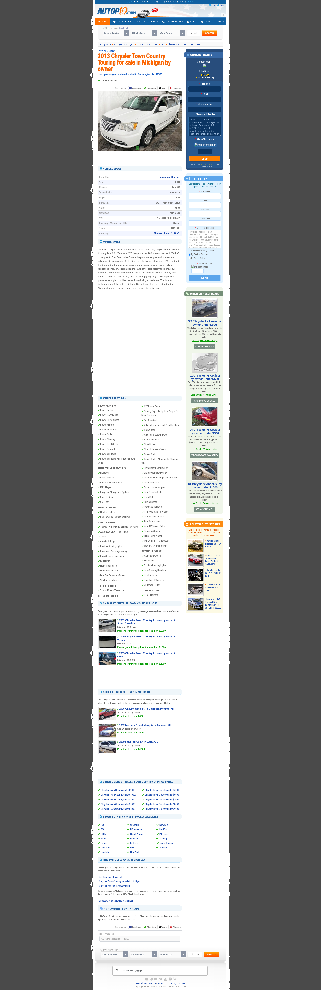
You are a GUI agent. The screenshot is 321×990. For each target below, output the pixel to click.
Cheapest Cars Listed (127, 21)
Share (213, 5)
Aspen (104, 838)
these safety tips (206, 164)
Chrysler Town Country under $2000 (118, 799)
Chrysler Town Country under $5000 (162, 790)
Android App (141, 983)
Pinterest (177, 88)
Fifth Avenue (136, 829)
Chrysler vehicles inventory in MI (114, 885)
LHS (132, 847)
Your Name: (204, 191)
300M (103, 834)
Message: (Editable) (204, 114)
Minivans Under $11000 (166, 233)
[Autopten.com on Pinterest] (151, 979)
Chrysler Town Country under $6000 (162, 794)
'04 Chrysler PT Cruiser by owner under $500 (204, 431)
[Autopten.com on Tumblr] (170, 979)
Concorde (106, 847)
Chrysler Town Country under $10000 (118, 794)
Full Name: (204, 83)
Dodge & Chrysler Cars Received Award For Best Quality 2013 (213, 559)
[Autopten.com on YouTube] (165, 979)
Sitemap (152, 983)
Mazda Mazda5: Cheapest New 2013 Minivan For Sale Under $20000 (213, 603)
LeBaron (134, 843)
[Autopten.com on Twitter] (160, 979)
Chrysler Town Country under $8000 (162, 804)
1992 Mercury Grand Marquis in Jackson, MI (145, 725)
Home (104, 21)
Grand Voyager (137, 834)
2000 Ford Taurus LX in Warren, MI (139, 741)
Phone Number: (204, 104)
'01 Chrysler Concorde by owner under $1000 (204, 485)
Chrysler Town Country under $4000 (118, 808)
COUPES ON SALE (203, 347)
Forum (207, 21)
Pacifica (163, 829)
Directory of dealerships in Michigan (116, 900)
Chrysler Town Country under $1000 (118, 790)
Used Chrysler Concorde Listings (204, 503)
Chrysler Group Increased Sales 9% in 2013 (213, 544)
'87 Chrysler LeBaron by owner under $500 (204, 323)
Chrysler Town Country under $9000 (162, 808)
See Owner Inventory (205, 77)
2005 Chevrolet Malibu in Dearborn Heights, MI (146, 708)
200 (102, 824)
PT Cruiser (164, 834)
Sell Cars (151, 21)
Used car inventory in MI (110, 877)
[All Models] (144, 33)
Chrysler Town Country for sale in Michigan (119, 881)
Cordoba (105, 852)
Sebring (163, 838)
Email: (204, 94)
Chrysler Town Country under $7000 (162, 799)
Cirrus (104, 843)
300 (102, 829)
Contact (181, 983)
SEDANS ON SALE (203, 509)
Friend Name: (204, 209)
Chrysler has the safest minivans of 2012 (213, 573)
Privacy (173, 983)
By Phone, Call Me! (199, 258)
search (209, 33)
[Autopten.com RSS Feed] (174, 979)
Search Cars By (173, 21)
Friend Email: (204, 218)
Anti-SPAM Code (204, 263)
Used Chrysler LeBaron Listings (204, 340)
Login (222, 5)
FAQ (166, 983)
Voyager (163, 847)
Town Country (166, 843)
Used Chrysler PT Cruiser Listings (204, 395)
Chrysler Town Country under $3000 (118, 804)
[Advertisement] (140, 157)
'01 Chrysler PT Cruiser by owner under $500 (204, 377)
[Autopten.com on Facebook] (146, 979)
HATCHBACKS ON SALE (204, 401)
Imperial (134, 838)
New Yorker (135, 852)
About (160, 983)
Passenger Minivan (169, 177)
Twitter (164, 88)
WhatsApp (151, 88)
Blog (192, 21)
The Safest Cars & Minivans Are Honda (212, 587)
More (219, 21)
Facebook (136, 88)
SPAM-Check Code (204, 139)
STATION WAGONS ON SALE (204, 455)
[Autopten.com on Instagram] (155, 979)
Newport (163, 824)
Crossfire (134, 824)
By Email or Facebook (200, 254)
